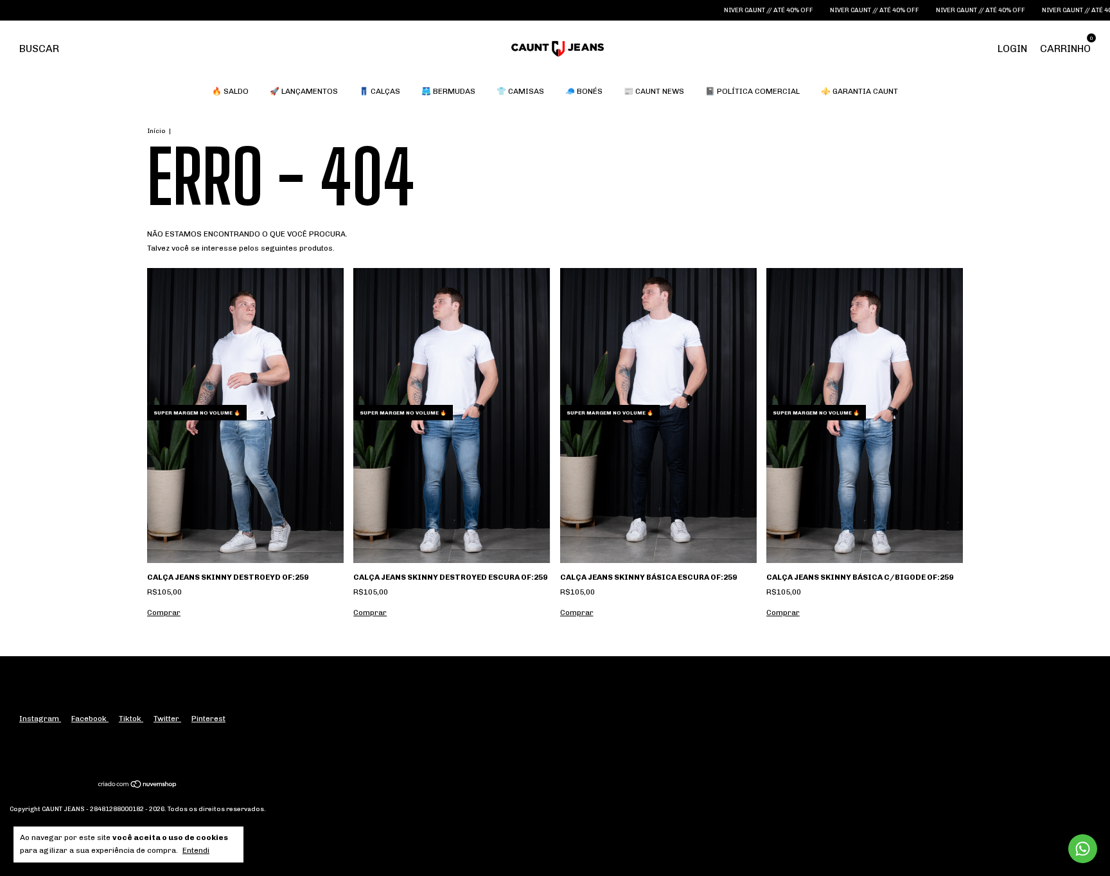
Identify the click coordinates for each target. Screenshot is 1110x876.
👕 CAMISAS (520, 91)
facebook (90, 718)
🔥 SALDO (230, 91)
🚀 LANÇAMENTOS (304, 91)
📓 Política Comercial (752, 91)
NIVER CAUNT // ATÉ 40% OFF (723, 10)
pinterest (208, 718)
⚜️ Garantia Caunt (859, 91)
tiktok (131, 718)
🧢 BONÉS (584, 91)
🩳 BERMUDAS (448, 91)
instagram (40, 718)
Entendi (195, 850)
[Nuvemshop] (138, 786)
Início (156, 131)
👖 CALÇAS (379, 91)
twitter (167, 718)
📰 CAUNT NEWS (654, 91)
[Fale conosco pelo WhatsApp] (1082, 848)
